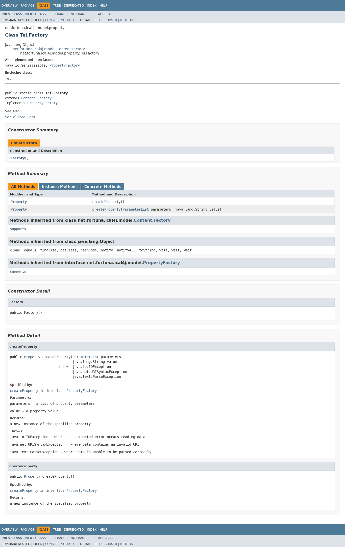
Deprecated (74, 5)
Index (91, 5)
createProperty (106, 202)
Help (103, 5)
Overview (10, 5)
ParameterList (135, 209)
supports (18, 229)
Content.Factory (36, 98)
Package (28, 5)
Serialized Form (20, 117)
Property (19, 202)
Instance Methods (60, 187)
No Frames (80, 14)
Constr (51, 20)
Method (67, 20)
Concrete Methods (102, 187)
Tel (8, 78)
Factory (18, 158)
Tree (57, 5)
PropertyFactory (65, 65)
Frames (61, 14)
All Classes (108, 14)
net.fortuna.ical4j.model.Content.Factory (49, 49)
